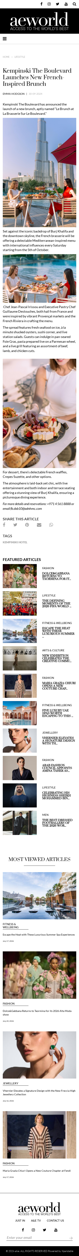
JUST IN (20, 1220)
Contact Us (55, 1220)
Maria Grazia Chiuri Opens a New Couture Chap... (59, 686)
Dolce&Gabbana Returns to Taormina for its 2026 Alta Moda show (37, 1012)
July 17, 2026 (8, 941)
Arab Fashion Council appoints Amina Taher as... (57, 768)
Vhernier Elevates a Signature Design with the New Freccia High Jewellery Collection (39, 1092)
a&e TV (36, 1220)
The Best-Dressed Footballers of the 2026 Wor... (57, 823)
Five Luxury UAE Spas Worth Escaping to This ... (57, 713)
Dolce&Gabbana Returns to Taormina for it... (56, 576)
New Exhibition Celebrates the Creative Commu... (56, 658)
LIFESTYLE (20, 57)
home (6, 57)
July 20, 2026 (8, 1021)
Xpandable (67, 1251)
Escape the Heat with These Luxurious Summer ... (58, 632)
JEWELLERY (50, 732)
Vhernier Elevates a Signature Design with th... (58, 741)
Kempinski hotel (15, 542)
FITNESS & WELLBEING (57, 623)
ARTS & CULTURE (53, 650)
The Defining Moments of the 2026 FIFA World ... (56, 604)
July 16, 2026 (8, 1101)
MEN (45, 814)
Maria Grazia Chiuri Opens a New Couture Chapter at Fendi (37, 1170)
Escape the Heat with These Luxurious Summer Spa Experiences (39, 934)
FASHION (48, 568)
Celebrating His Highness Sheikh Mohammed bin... (56, 796)
